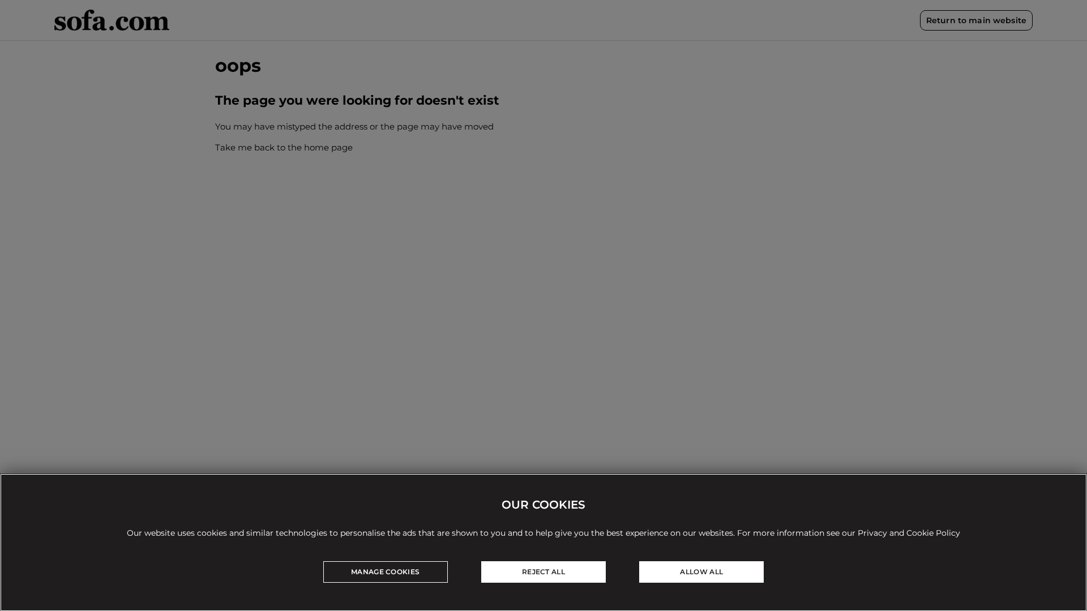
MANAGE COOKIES (385, 571)
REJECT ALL (543, 571)
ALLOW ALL (701, 571)
